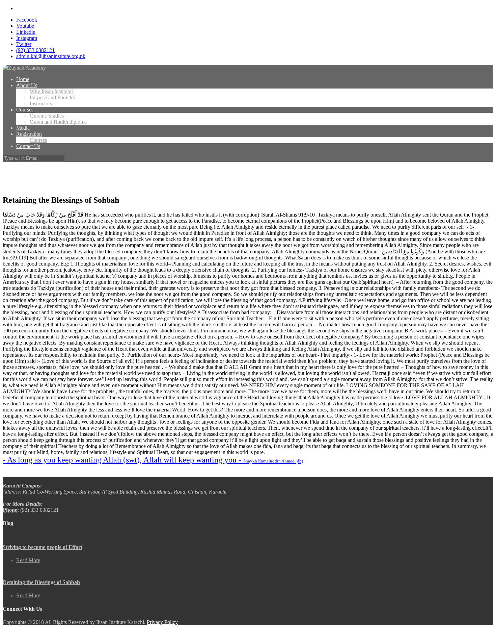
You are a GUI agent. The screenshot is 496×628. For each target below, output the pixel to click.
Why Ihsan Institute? (52, 91)
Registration (29, 134)
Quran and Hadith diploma (58, 122)
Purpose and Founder (52, 97)
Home (22, 79)
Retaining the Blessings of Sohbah (41, 582)
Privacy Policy (162, 622)
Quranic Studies (47, 116)
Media (23, 128)
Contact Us (28, 146)
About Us (26, 85)
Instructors (41, 103)
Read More (28, 560)
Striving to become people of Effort (42, 547)
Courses (24, 109)
